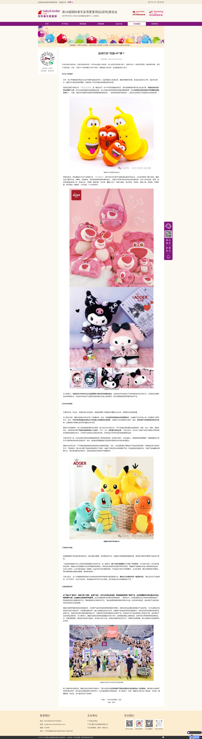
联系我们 (155, 24)
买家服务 (101, 24)
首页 (47, 24)
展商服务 (83, 24)
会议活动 (119, 24)
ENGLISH (153, 2)
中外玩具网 (77, 737)
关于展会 (65, 24)
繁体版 (162, 2)
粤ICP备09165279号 (87, 737)
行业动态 (137, 24)
